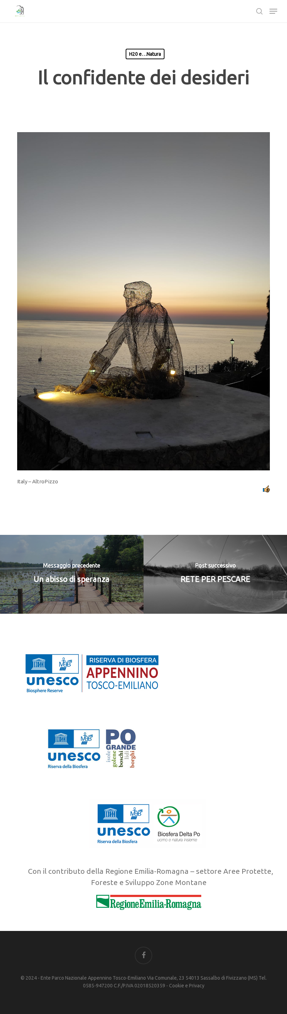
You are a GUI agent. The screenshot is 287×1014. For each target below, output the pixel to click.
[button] (273, 11)
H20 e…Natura (145, 54)
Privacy (196, 985)
